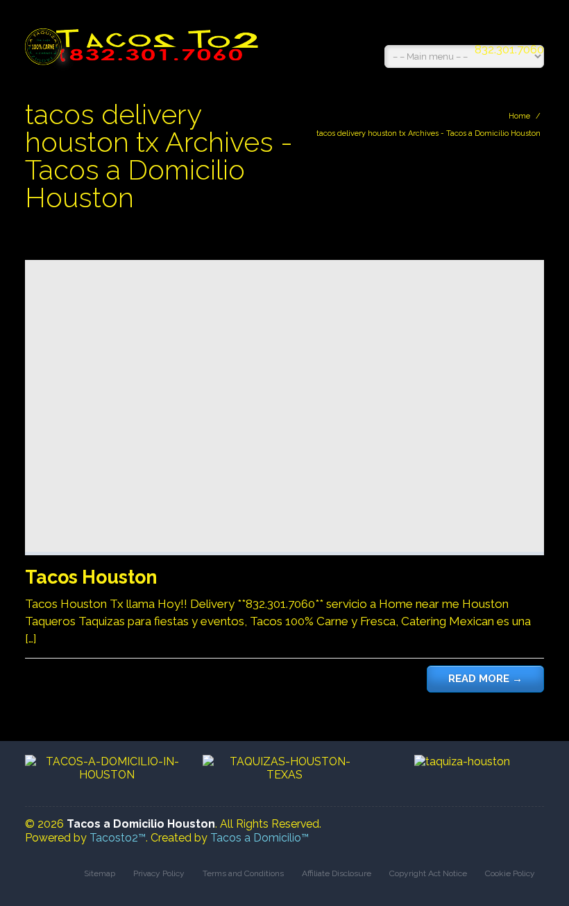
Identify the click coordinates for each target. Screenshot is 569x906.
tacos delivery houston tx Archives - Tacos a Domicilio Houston (428, 133)
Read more (485, 678)
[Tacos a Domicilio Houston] (144, 39)
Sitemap (99, 873)
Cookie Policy (510, 873)
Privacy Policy (159, 873)
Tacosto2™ (118, 837)
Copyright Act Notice (428, 873)
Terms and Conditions (243, 873)
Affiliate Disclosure (336, 873)
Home (519, 116)
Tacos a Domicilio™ (259, 837)
